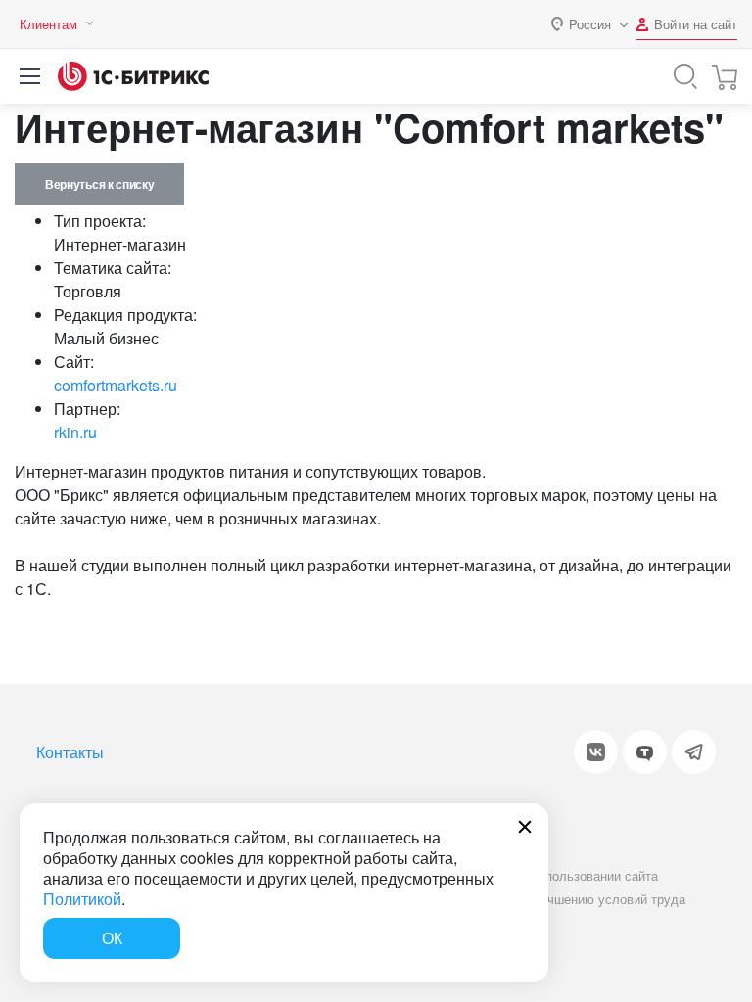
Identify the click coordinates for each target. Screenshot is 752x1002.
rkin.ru (75, 432)
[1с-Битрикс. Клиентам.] (133, 76)
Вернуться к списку (99, 184)
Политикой (82, 899)
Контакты (70, 752)
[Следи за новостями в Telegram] (694, 752)
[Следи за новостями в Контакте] (596, 752)
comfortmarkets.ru (115, 385)
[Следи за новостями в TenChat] (645, 752)
